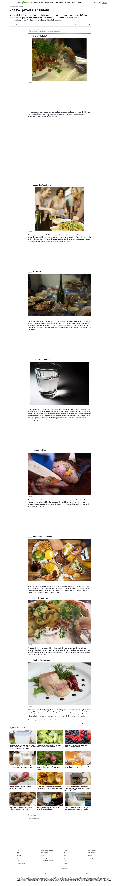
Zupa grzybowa (20, 862)
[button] (99, 2)
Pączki (65, 862)
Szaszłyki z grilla (44, 858)
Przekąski (19, 855)
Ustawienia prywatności (86, 873)
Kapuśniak (90, 853)
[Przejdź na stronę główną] (19, 3)
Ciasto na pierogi (91, 852)
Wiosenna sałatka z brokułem (47, 860)
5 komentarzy (79, 24)
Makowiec (66, 853)
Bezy (65, 860)
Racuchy (66, 863)
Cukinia (42, 855)
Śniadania (19, 850)
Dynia (42, 853)
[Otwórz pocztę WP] (94, 2)
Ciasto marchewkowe (92, 850)
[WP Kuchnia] (28, 2)
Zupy (18, 852)
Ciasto (65, 850)
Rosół (18, 858)
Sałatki (18, 853)
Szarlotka (66, 855)
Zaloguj (104, 2)
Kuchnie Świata (49, 2)
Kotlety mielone (20, 857)
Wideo (73, 2)
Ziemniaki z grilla (44, 857)
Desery (65, 857)
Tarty (65, 858)
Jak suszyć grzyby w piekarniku (47, 850)
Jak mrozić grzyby (44, 852)
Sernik (65, 852)
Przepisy (67, 2)
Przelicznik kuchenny (92, 858)
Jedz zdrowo (59, 2)
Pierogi (18, 860)
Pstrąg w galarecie (21, 863)
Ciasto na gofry (91, 857)
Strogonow (90, 855)
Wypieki (80, 2)
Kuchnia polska (38, 2)
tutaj (45, 883)
